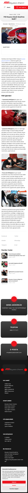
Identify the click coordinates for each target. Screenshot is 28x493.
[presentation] (2, 370)
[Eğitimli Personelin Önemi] (4, 272)
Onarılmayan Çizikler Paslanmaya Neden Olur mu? (17, 254)
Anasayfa (5, 24)
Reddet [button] (14, 485)
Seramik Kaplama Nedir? (16, 263)
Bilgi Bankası (12, 24)
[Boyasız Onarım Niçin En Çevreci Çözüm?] (4, 281)
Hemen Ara (13, 337)
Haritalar (12, 315)
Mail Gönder (12, 360)
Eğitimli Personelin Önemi (16, 272)
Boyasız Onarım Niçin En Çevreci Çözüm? (15, 280)
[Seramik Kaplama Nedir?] (4, 264)
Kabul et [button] (14, 482)
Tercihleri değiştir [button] (14, 488)
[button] (24, 47)
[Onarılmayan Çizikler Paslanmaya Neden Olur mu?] (4, 255)
